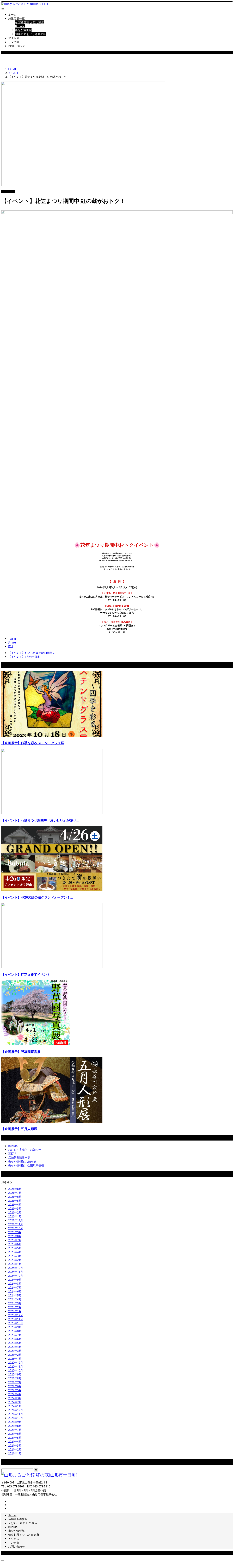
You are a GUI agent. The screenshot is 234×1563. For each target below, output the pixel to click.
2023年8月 (14, 1331)
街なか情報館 (23, 30)
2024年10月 (15, 1276)
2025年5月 (14, 1248)
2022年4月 (14, 1394)
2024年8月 (14, 1283)
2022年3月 (14, 1398)
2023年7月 (14, 1335)
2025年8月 (14, 1236)
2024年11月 (15, 1272)
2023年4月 (14, 1347)
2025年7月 (14, 1240)
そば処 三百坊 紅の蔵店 (29, 22)
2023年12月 (15, 1315)
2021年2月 (14, 1449)
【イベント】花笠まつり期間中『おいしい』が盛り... (40, 820)
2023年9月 (14, 1327)
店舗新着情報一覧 (19, 1157)
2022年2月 (14, 1402)
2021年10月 (15, 1418)
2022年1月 (14, 1406)
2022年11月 (15, 1366)
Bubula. (20, 26)
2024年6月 (14, 1291)
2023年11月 (15, 1319)
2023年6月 (14, 1339)
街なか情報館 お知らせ (22, 1161)
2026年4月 (14, 1204)
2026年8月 (14, 1189)
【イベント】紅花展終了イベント (25, 974)
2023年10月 (15, 1323)
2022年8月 (14, 1378)
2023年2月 (14, 1355)
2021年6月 (14, 1434)
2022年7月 (14, 1382)
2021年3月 (14, 1445)
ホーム (12, 14)
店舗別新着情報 (17, 1519)
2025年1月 (14, 1264)
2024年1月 (14, 1311)
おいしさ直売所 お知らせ (24, 1150)
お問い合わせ (16, 46)
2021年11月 (15, 1414)
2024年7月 (14, 1287)
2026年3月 (14, 1208)
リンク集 (13, 42)
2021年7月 (14, 1430)
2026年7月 (14, 1193)
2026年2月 (14, 1212)
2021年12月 (15, 1410)
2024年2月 (14, 1307)
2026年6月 (14, 1197)
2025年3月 (14, 1256)
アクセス (13, 38)
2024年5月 (14, 1295)
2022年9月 (14, 1374)
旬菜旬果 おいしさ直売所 (30, 34)
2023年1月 (14, 1359)
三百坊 (12, 1153)
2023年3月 (14, 1351)
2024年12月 (15, 1268)
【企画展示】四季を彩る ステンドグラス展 (32, 743)
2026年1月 (14, 1216)
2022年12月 (15, 1362)
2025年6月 (14, 1244)
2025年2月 (14, 1260)
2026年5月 (14, 1201)
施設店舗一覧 (16, 18)
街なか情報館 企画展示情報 (26, 1165)
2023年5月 (14, 1343)
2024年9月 (14, 1280)
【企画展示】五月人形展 (19, 1129)
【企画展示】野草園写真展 (20, 1051)
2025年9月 (14, 1232)
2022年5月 (14, 1390)
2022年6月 (14, 1386)
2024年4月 (14, 1299)
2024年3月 (14, 1303)
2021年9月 (14, 1422)
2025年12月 (15, 1220)
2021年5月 (14, 1438)
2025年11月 (15, 1224)
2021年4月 (14, 1441)
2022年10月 (15, 1370)
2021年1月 (14, 1453)
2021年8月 (14, 1426)
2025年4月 (14, 1252)
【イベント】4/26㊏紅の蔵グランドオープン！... (37, 897)
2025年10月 (15, 1228)
